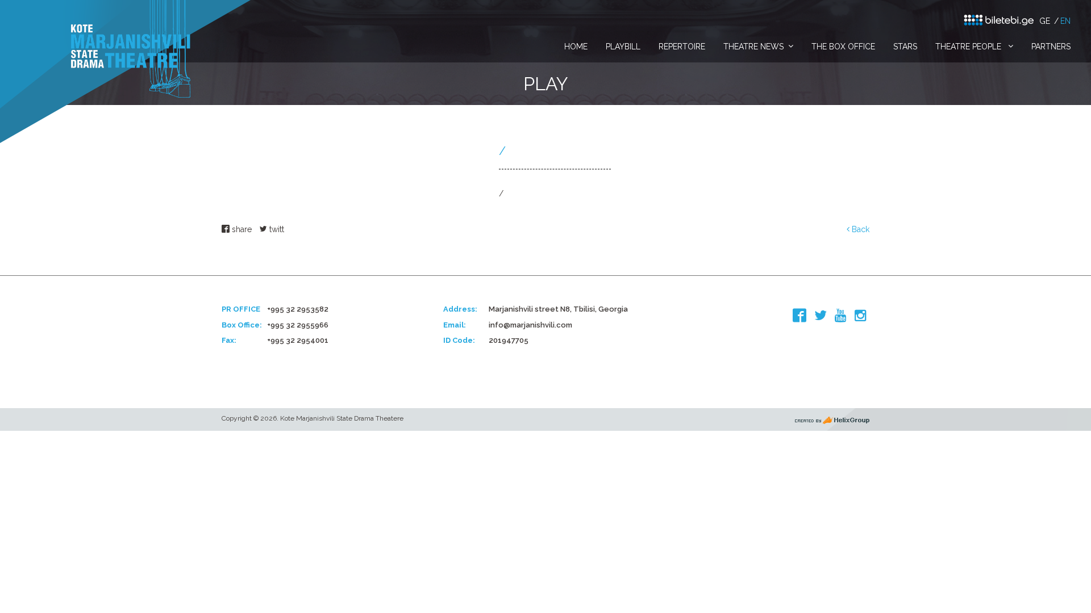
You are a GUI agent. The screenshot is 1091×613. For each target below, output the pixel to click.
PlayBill (623, 46)
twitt (275, 229)
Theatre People (969, 46)
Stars (905, 46)
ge (1044, 21)
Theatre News (753, 46)
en (1065, 21)
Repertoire (682, 46)
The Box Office (843, 46)
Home (576, 46)
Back (859, 229)
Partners (1051, 46)
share (241, 229)
